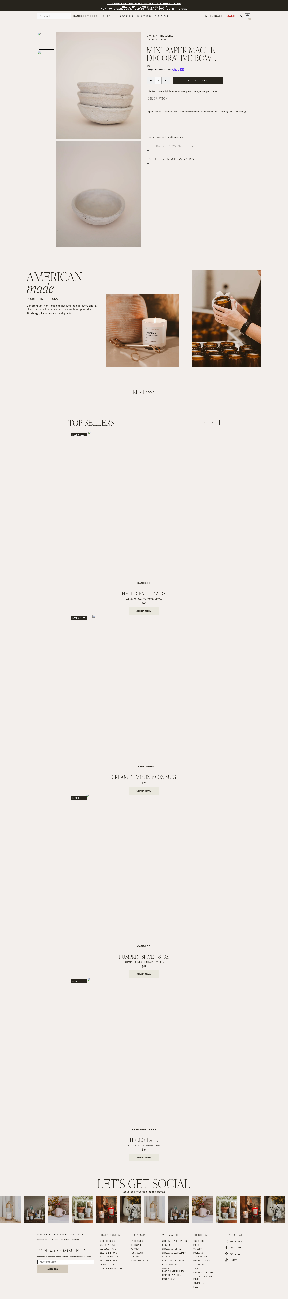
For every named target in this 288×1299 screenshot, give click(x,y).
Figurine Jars (107, 1264)
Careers (198, 1249)
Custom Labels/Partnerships (173, 1269)
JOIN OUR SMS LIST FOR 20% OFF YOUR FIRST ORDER (144, 3)
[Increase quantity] (165, 80)
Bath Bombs (137, 1241)
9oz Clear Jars (108, 1245)
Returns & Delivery (204, 1272)
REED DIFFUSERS (108, 1241)
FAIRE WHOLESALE (171, 1264)
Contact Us (199, 1283)
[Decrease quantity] (151, 80)
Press (196, 1245)
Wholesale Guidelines (174, 1253)
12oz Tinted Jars (109, 1256)
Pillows (135, 1256)
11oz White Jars (108, 1253)
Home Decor (137, 1253)
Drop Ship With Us (172, 1275)
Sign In (166, 1245)
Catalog (166, 1256)
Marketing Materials (173, 1260)
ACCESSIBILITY (201, 1264)
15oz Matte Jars (108, 1260)
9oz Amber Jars (108, 1249)
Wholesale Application (174, 1241)
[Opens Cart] (247, 16)
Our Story (199, 1241)
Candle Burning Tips (111, 1268)
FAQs (196, 1268)
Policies (198, 1253)
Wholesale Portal (171, 1249)
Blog (196, 1287)
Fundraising (168, 1279)
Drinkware (136, 1245)
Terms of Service (203, 1256)
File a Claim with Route (204, 1277)
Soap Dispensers (139, 1260)
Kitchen (135, 1249)
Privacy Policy (202, 1260)
